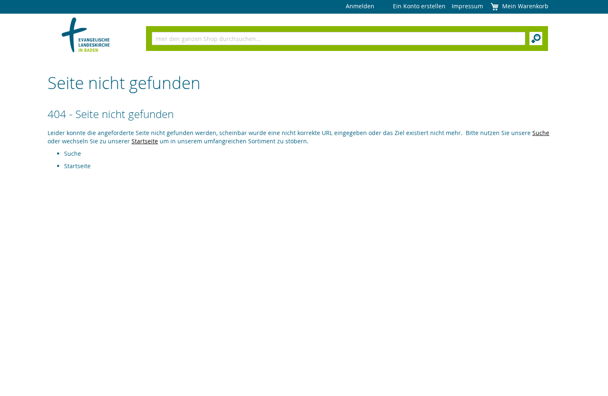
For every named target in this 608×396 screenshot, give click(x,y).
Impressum (467, 6)
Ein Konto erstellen (419, 6)
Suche (540, 133)
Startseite (145, 141)
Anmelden (360, 6)
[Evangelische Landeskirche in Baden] (86, 36)
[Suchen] (535, 38)
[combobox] (338, 38)
